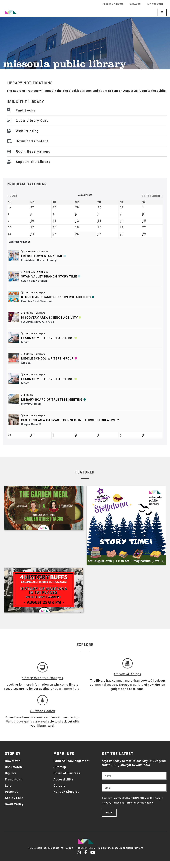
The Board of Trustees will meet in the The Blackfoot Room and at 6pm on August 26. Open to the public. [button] (87, 90)
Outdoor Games (42, 711)
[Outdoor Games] (42, 700)
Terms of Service (135, 802)
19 (77, 227)
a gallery (136, 684)
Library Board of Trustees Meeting (52, 399)
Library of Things (127, 674)
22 (144, 227)
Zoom (103, 90)
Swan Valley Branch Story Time (49, 276)
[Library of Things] (127, 663)
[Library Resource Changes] (42, 667)
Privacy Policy (111, 802)
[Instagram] (79, 852)
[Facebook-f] (86, 852)
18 (54, 227)
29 (77, 207)
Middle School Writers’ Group (47, 358)
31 (122, 207)
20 (99, 227)
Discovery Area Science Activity (49, 317)
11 (54, 220)
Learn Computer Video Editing (47, 338)
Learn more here (67, 688)
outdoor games (23, 721)
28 (54, 207)
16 (10, 227)
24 (32, 234)
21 (122, 227)
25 (54, 234)
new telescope (106, 684)
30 (99, 207)
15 (144, 220)
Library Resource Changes (42, 678)
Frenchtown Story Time (42, 256)
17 (32, 227)
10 (32, 220)
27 (32, 207)
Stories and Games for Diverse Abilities (56, 297)
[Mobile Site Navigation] (162, 12)
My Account (155, 4)
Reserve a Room (113, 4)
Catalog (135, 4)
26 (77, 234)
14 (122, 220)
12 (77, 220)
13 (99, 220)
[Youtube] (93, 852)
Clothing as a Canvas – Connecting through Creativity (70, 420)
